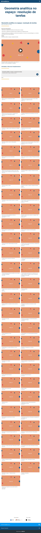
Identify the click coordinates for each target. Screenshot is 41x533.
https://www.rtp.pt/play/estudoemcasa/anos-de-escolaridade (28, 62)
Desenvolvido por (20, 531)
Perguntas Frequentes (4, 528)
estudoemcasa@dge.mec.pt (5, 524)
